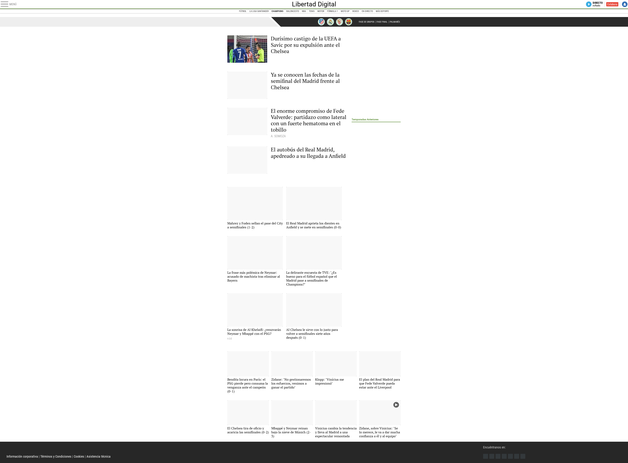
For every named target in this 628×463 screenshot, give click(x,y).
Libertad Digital (314, 4)
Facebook (485, 456)
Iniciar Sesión (625, 4)
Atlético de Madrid (321, 21)
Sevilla (339, 21)
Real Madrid (330, 21)
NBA (304, 11)
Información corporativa (22, 456)
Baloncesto (292, 11)
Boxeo (355, 11)
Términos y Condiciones (55, 456)
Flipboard (510, 456)
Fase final (382, 21)
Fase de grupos (366, 21)
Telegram (516, 456)
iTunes (522, 456)
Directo (598, 4)
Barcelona (348, 21)
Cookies (79, 456)
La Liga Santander (259, 11)
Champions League (236, 22)
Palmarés (395, 21)
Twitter (491, 456)
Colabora (612, 4)
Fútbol (242, 11)
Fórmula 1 (332, 11)
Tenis (311, 11)
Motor (320, 11)
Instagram (498, 456)
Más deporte (382, 11)
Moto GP (345, 11)
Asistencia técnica (99, 456)
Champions (277, 11)
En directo (367, 11)
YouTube (504, 456)
